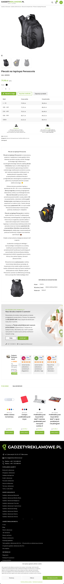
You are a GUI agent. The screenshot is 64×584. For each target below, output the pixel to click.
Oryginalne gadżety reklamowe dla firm (13, 546)
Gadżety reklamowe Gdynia (10, 514)
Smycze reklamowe (7, 483)
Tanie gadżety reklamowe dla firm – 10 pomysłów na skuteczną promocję (22, 543)
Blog (3, 527)
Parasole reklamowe (8, 480)
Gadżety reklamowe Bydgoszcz (10, 500)
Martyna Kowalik (28, 357)
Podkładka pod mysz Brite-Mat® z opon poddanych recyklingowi (55, 419)
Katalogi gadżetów (7, 540)
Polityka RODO (6, 560)
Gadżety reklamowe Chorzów (10, 503)
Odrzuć (32, 578)
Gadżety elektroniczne (16, 6)
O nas (4, 524)
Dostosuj (11, 578)
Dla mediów (5, 548)
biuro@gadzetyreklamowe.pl (25, 344)
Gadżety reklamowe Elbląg (9, 508)
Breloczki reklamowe (8, 470)
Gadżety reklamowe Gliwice (10, 516)
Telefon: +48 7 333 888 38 (13, 461)
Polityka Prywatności (37, 581)
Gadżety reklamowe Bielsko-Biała (11, 498)
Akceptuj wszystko (52, 578)
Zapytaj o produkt (40, 93)
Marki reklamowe (7, 530)
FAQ (11, 338)
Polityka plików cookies (26, 581)
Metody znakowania (8, 538)
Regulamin (5, 555)
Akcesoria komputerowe (27, 6)
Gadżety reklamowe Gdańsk (10, 511)
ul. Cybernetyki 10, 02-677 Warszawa (16, 454)
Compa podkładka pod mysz (24, 417)
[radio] (7, 85)
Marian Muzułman (54, 357)
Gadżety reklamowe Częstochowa (11, 506)
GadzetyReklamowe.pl (14, 357)
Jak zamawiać (6, 532)
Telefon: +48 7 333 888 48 (13, 463)
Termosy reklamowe (8, 486)
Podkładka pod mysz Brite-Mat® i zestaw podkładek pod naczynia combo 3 (40, 420)
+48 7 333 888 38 (11, 344)
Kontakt (23, 338)
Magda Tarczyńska (41, 357)
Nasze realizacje (6, 535)
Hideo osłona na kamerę (9, 416)
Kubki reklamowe (7, 478)
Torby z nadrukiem (7, 488)
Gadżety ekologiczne (8, 475)
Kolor (3, 85)
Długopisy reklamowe (8, 472)
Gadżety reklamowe (5, 6)
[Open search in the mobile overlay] (52, 2)
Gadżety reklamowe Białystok (10, 495)
